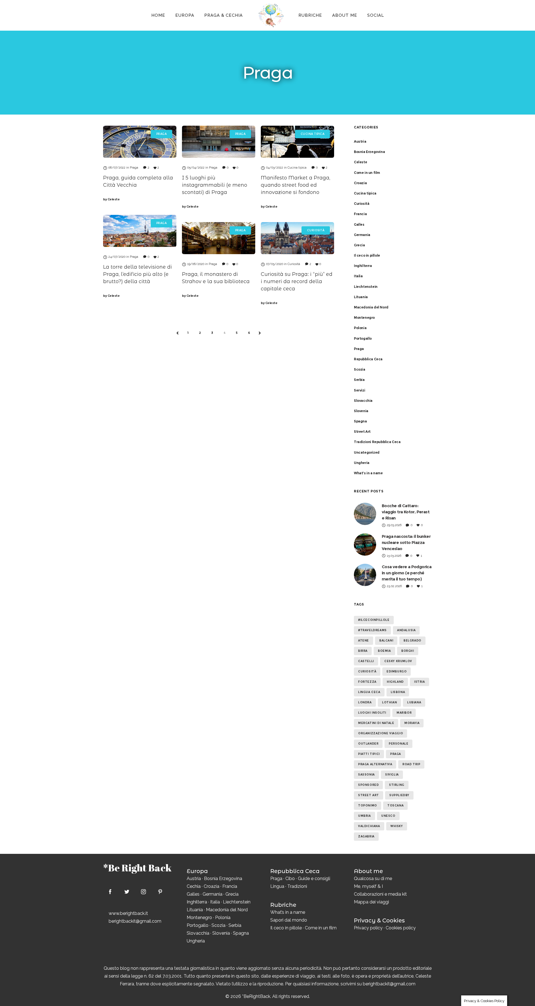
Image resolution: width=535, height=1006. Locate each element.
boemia (384, 651)
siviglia (392, 774)
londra (365, 702)
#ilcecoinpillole (374, 620)
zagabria (366, 836)
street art (368, 795)
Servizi (359, 390)
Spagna (360, 421)
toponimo (367, 805)
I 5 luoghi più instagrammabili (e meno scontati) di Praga (214, 185)
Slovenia (361, 411)
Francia (360, 214)
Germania (362, 235)
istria (419, 682)
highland (395, 682)
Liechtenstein (366, 287)
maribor (404, 713)
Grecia (359, 245)
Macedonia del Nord (371, 307)
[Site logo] (270, 15)
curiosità (367, 671)
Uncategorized (367, 452)
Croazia (360, 183)
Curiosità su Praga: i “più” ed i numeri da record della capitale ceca (296, 281)
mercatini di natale (376, 723)
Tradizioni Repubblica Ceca (377, 442)
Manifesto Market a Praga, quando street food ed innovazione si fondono (295, 185)
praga (395, 754)
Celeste (111, 199)
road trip (411, 764)
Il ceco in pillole (367, 255)
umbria (364, 816)
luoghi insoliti (372, 713)
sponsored (368, 785)
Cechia (194, 886)
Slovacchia (363, 400)
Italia (358, 276)
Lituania (361, 297)
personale (398, 743)
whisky (396, 826)
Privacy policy (368, 927)
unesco (388, 816)
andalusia (406, 630)
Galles (359, 224)
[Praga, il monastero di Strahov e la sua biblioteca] (218, 238)
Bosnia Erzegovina (369, 152)
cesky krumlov (398, 661)
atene (363, 640)
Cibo (290, 878)
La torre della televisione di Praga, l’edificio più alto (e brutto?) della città (137, 274)
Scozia (359, 369)
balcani (386, 640)
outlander (368, 743)
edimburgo (396, 671)
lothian (389, 702)
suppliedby (399, 795)
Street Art (362, 431)
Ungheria (361, 463)
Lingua (277, 886)
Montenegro (364, 317)
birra (363, 651)
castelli (366, 661)
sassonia (366, 774)
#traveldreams (372, 630)
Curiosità (361, 203)
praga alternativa (375, 764)
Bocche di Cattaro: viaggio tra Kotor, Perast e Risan (405, 512)
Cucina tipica (365, 193)
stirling (396, 785)
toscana (395, 805)
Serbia (359, 380)
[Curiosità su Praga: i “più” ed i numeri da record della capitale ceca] (297, 238)
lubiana (414, 702)
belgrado (412, 640)
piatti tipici (369, 754)
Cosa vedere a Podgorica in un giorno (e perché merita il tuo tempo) (406, 573)
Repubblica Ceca (368, 359)
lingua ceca (369, 692)
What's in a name (368, 473)
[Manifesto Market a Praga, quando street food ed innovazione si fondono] (297, 142)
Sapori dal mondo (288, 920)
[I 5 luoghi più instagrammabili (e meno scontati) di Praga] (218, 142)
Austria (360, 141)
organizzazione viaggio (380, 733)
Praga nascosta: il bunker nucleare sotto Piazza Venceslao (406, 542)
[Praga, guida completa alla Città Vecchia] (139, 142)
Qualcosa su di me (373, 878)
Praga (359, 349)
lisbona (398, 692)
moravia (411, 723)
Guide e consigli (314, 878)
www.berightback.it (128, 913)
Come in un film (367, 173)
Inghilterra (363, 266)
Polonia (360, 328)
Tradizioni (297, 886)
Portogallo (363, 338)
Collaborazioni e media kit (380, 894)
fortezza (367, 682)
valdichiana (369, 826)
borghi (407, 651)
